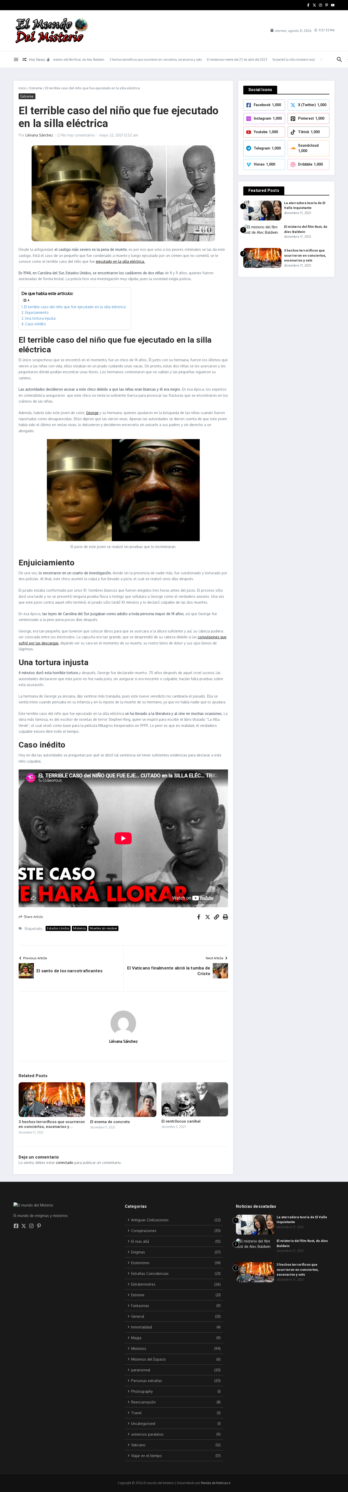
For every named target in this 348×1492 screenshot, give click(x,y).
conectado (64, 1162)
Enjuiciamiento (37, 312)
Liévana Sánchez (39, 135)
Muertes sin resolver (103, 928)
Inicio (22, 88)
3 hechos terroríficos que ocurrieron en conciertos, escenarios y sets (305, 255)
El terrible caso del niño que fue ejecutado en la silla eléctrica (75, 307)
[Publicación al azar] (24, 59)
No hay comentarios (78, 135)
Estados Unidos (58, 928)
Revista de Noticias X (215, 1483)
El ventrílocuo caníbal (181, 1121)
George (92, 413)
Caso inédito (35, 324)
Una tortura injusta (40, 318)
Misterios (79, 928)
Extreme (36, 88)
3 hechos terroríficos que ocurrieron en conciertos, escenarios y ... (52, 1124)
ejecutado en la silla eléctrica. (120, 261)
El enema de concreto (110, 1122)
